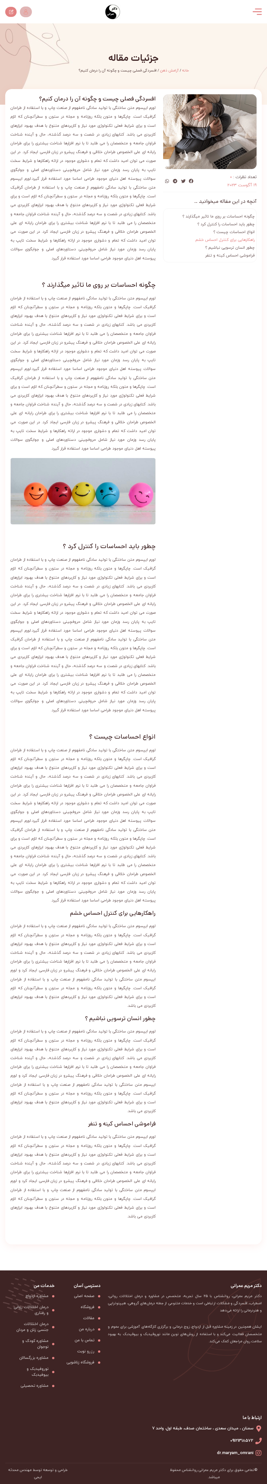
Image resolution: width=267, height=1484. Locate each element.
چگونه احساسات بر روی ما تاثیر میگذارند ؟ (218, 216)
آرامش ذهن (169, 70)
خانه (185, 70)
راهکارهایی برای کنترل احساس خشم (225, 240)
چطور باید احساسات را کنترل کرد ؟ (226, 224)
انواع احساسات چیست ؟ (234, 232)
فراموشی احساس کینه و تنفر (230, 255)
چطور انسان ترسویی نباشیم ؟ (230, 247)
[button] (191, 181)
